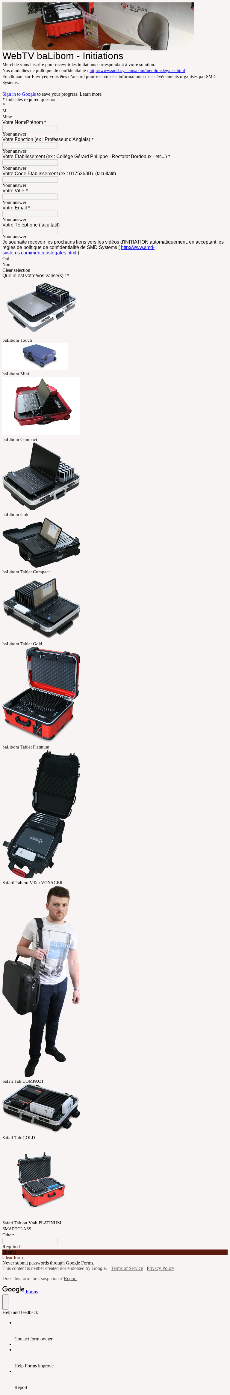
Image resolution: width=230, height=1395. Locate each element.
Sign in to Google (19, 94)
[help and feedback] (5, 1302)
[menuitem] (121, 1331)
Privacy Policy (160, 1268)
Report (70, 1278)
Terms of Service (127, 1268)
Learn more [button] (91, 94)
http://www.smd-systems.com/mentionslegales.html (137, 70)
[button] (115, 270)
